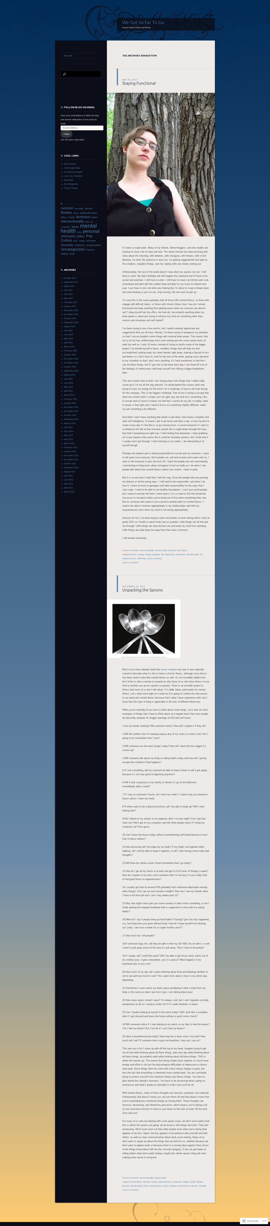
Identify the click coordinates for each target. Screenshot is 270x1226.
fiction (95, 217)
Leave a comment (130, 562)
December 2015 (71, 359)
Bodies (66, 212)
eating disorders (88, 213)
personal (171, 550)
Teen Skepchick (71, 184)
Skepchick (68, 180)
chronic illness (135, 1182)
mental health (161, 550)
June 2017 (68, 294)
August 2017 (69, 286)
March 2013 (69, 492)
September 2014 (71, 419)
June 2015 (68, 383)
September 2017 (71, 282)
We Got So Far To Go (143, 22)
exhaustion (181, 554)
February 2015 (70, 399)
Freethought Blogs (72, 168)
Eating (154, 1182)
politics (81, 236)
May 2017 (68, 298)
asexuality (79, 208)
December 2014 (71, 407)
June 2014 (68, 431)
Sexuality (67, 245)
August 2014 (69, 423)
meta (79, 232)
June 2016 (68, 334)
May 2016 (68, 338)
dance (76, 213)
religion (82, 241)
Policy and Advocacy (152, 1186)
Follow (66, 134)
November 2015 (71, 363)
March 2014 (69, 443)
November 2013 (71, 459)
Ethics (64, 217)
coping (141, 554)
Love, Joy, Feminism (73, 176)
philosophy (68, 236)
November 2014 (71, 411)
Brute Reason (70, 164)
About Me (68, 56)
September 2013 (71, 467)
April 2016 (68, 342)
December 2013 (71, 455)
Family (71, 217)
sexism (150, 558)
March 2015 (69, 395)
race (75, 241)
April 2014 (68, 439)
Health (193, 1182)
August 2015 (69, 375)
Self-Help (141, 558)
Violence (90, 250)
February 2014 (70, 447)
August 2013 (69, 471)
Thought (202, 1186)
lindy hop (89, 222)
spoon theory (184, 1186)
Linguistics (65, 227)
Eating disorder (164, 1182)
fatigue (186, 1182)
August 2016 (69, 326)
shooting (158, 558)
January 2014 (70, 451)
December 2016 (71, 310)
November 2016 (71, 314)
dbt (162, 554)
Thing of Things (71, 188)
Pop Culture (182, 550)
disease (146, 1182)
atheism (89, 208)
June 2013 (68, 480)
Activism (133, 554)
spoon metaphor (169, 669)
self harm (91, 241)
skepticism (79, 245)
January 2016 (70, 355)
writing (64, 253)
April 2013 (68, 488)
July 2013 (68, 476)
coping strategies (152, 554)
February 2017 (70, 302)
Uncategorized (72, 249)
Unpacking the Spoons (142, 590)
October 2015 (70, 367)
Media (75, 226)
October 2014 (70, 415)
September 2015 (71, 371)
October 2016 (70, 318)
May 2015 (68, 387)
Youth (72, 254)
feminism (135, 550)
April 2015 (68, 391)
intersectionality (147, 550)
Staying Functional (139, 83)
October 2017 (70, 278)
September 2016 (71, 322)
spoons (194, 1186)
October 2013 (70, 463)
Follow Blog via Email (79, 107)
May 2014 (68, 435)
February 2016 (70, 351)
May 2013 (68, 484)
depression (170, 554)
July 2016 (68, 330)
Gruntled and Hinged (73, 172)
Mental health (193, 554)
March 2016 (69, 346)
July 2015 (68, 379)
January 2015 (70, 403)
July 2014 (68, 427)
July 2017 (68, 290)
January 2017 (70, 306)
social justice (93, 245)
